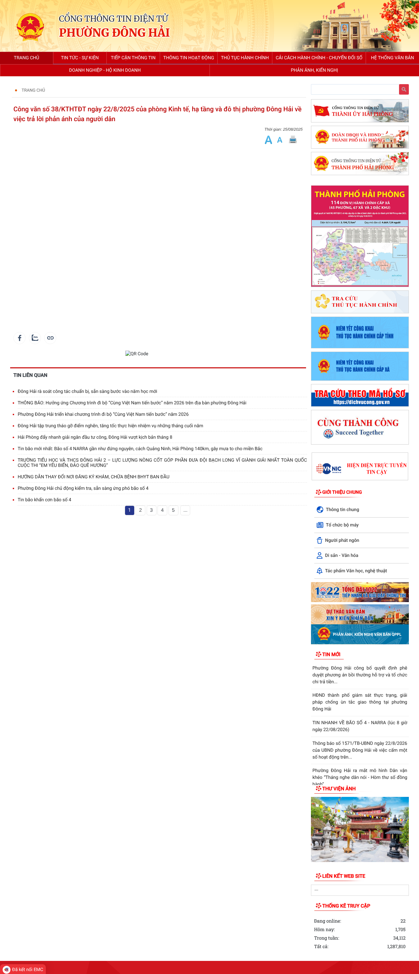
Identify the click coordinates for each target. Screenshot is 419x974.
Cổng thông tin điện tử (113, 18)
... (185, 510)
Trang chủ (33, 90)
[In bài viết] (292, 140)
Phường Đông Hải (114, 33)
